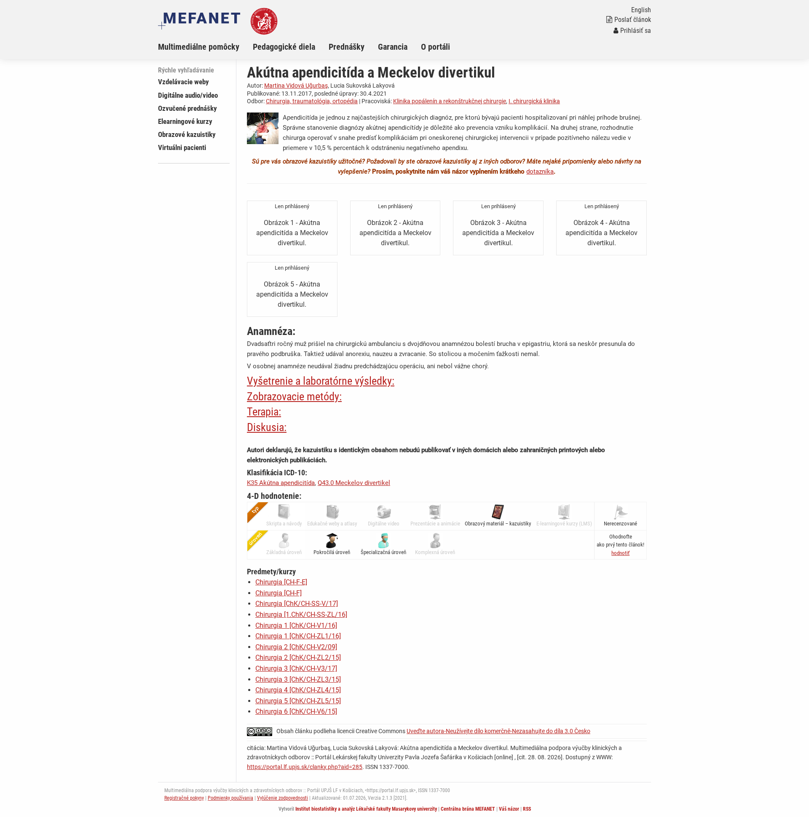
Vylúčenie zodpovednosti (282, 798)
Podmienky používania (230, 798)
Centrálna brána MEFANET (468, 809)
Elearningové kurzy (185, 121)
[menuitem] (205, 47)
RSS (527, 809)
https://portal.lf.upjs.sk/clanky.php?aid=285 (304, 766)
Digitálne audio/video (188, 95)
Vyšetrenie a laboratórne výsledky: (320, 381)
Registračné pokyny (184, 798)
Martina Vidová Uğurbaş (296, 85)
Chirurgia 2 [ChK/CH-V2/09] (296, 647)
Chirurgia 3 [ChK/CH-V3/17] (296, 668)
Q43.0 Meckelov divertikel (354, 483)
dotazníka (540, 171)
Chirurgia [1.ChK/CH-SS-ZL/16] (301, 615)
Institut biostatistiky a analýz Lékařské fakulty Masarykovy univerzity (366, 809)
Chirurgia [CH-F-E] (281, 582)
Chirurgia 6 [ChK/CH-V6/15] (296, 711)
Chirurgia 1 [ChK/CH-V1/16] (296, 625)
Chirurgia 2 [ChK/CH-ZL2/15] (298, 658)
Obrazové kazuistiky (187, 134)
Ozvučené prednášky (187, 108)
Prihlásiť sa (635, 31)
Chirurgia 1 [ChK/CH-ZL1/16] (298, 636)
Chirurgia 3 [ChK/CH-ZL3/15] (298, 679)
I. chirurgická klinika (534, 101)
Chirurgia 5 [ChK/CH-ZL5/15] (298, 701)
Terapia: (264, 411)
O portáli (435, 47)
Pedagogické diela (284, 47)
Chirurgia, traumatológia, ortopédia (312, 101)
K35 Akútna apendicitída (281, 483)
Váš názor (509, 809)
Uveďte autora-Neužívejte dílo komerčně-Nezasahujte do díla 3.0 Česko (498, 731)
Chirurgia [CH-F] (278, 593)
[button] (620, 553)
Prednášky (346, 47)
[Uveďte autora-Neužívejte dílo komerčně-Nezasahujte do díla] (261, 731)
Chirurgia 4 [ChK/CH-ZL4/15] (298, 690)
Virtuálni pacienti (182, 147)
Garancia (392, 47)
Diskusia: (267, 427)
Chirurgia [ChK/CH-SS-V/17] (296, 604)
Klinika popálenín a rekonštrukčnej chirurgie (449, 101)
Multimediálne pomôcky (198, 47)
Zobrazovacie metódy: (294, 396)
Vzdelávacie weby (183, 82)
